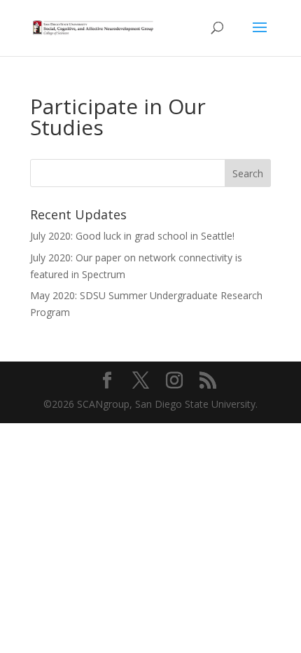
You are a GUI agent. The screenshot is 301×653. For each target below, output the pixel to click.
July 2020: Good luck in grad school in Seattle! (132, 235)
